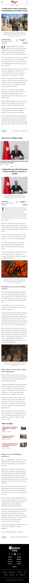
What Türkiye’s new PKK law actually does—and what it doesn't (10, 428)
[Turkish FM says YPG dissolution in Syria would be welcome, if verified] (14, 150)
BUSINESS (19, 559)
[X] (9, 554)
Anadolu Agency (7, 39)
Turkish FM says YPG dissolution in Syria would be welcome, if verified (14, 161)
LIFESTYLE (10, 561)
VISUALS (14, 566)
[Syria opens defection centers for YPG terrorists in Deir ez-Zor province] (23, 444)
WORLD (10, 559)
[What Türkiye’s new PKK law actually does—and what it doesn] (23, 428)
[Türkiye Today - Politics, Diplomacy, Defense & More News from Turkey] (14, 2)
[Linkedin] (19, 554)
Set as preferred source (22, 40)
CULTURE (19, 561)
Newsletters (12, 572)
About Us (5, 572)
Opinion (3, 431)
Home (12, 5)
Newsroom (5, 201)
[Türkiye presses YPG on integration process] (23, 436)
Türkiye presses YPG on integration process (8, 436)
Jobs (25, 572)
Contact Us (19, 572)
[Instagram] (12, 554)
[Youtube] (15, 554)
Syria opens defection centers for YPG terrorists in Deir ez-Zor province (10, 445)
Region (17, 5)
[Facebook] (17, 554)
